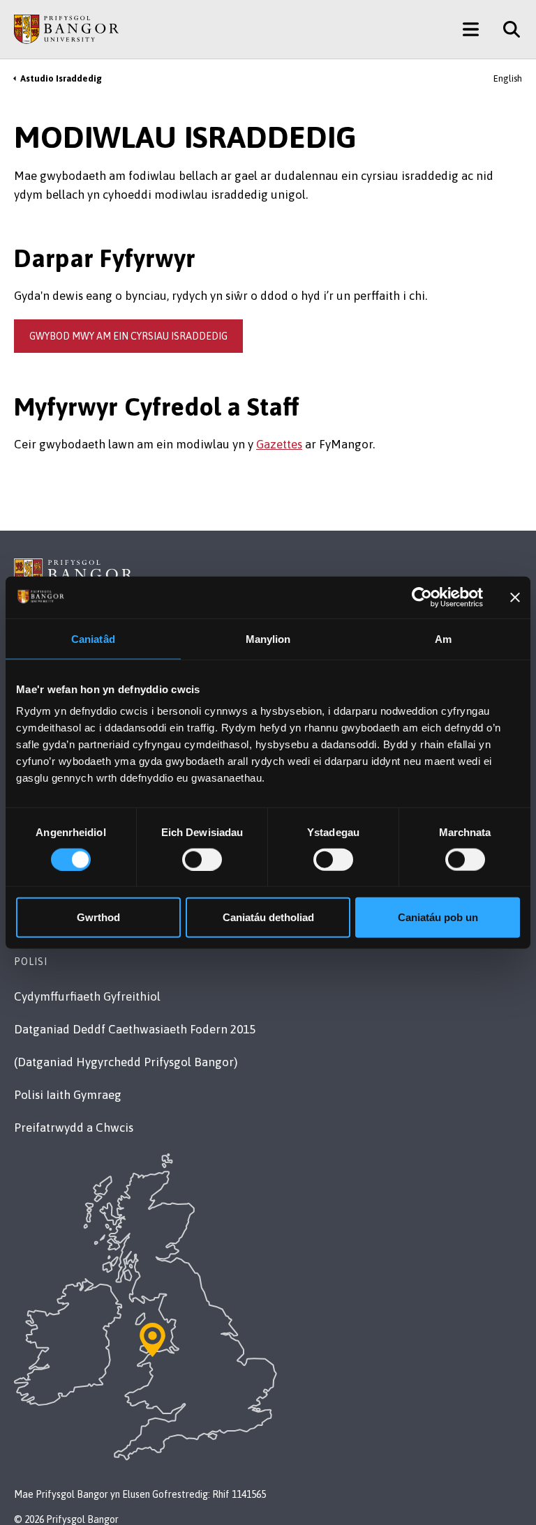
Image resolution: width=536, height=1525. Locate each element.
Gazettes (279, 444)
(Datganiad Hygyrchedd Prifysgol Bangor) (125, 1062)
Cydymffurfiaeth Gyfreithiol (87, 996)
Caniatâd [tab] (93, 638)
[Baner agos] (515, 597)
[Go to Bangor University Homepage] (66, 29)
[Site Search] (506, 29)
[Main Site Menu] (471, 29)
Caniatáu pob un (438, 917)
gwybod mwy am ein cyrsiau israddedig (128, 336)
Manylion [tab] (268, 638)
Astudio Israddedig (61, 78)
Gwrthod (98, 917)
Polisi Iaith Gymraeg (67, 1095)
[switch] (202, 859)
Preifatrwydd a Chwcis (73, 1128)
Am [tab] (443, 638)
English (507, 78)
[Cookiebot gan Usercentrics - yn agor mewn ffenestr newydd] (422, 596)
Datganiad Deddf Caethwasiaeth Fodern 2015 (134, 1029)
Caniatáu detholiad (268, 917)
